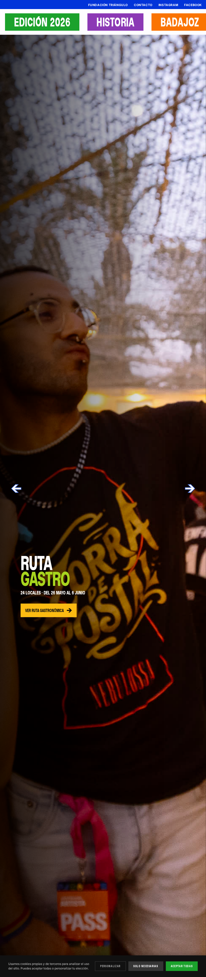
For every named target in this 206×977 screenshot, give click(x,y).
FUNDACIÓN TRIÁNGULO (108, 5)
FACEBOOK (193, 5)
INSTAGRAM (168, 5)
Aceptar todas (182, 966)
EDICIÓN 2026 (42, 22)
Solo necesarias (145, 966)
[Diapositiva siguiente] (189, 488)
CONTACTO (143, 5)
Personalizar (110, 966)
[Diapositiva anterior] (16, 488)
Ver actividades (37, 610)
